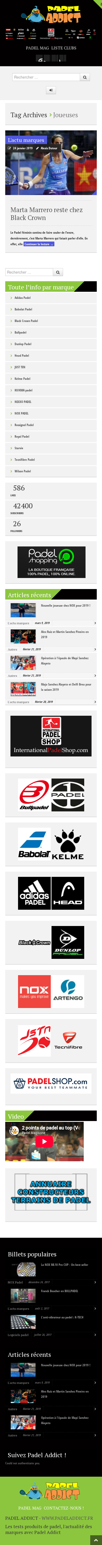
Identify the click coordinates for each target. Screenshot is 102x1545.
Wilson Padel (23, 471)
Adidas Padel (23, 297)
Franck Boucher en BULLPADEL (59, 1291)
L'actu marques (26, 140)
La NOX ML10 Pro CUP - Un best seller (64, 1264)
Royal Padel (22, 436)
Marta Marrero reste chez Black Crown (46, 214)
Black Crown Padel (26, 321)
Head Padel (22, 355)
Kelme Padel (22, 378)
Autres (12, 649)
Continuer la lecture (39, 244)
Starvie (19, 448)
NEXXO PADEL (23, 402)
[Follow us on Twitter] (55, 58)
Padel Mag (37, 48)
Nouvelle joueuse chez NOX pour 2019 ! (65, 605)
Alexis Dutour (49, 148)
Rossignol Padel (24, 425)
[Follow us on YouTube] (62, 58)
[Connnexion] (51, 90)
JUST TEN (20, 367)
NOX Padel (15, 1282)
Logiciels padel (18, 1335)
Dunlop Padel (23, 344)
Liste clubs (63, 48)
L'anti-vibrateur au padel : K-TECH (62, 1317)
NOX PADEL (22, 413)
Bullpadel (20, 332)
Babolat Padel (23, 309)
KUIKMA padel (23, 390)
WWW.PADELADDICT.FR (67, 1518)
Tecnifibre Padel (25, 459)
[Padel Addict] (51, 14)
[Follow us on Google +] (39, 58)
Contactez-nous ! (64, 1508)
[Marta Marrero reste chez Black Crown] (51, 162)
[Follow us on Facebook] (47, 58)
